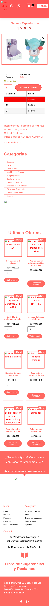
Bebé (9, 165)
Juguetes (10, 162)
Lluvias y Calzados (14, 182)
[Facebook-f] (21, 601)
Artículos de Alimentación (17, 186)
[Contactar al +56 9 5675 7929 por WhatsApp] (18, 6)
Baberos (10, 196)
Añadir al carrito (28, 87)
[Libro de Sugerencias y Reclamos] (24, 555)
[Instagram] (28, 601)
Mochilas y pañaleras (15, 172)
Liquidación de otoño (15, 193)
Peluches (23, 77)
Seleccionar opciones (36, 283)
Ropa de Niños (13, 169)
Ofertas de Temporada (15, 189)
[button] (43, 38)
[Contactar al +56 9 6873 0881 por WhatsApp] (11, 6)
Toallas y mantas (13, 179)
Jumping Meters (13, 176)
